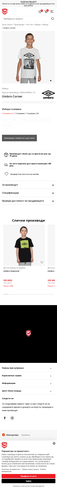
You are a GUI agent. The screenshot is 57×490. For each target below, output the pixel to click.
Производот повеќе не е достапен (19, 138)
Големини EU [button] (8, 113)
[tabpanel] (28, 57)
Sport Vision (7, 24)
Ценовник (31, 4)
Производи (19, 24)
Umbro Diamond (11, 271)
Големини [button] (20, 113)
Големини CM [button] (32, 113)
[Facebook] (4, 418)
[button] (28, 18)
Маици (38, 24)
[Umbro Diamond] (24, 245)
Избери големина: (12, 109)
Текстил (29, 24)
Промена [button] (25, 435)
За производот (10, 184)
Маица (45, 24)
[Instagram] (12, 418)
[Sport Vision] (4, 11)
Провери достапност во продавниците (23, 200)
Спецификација (10, 192)
